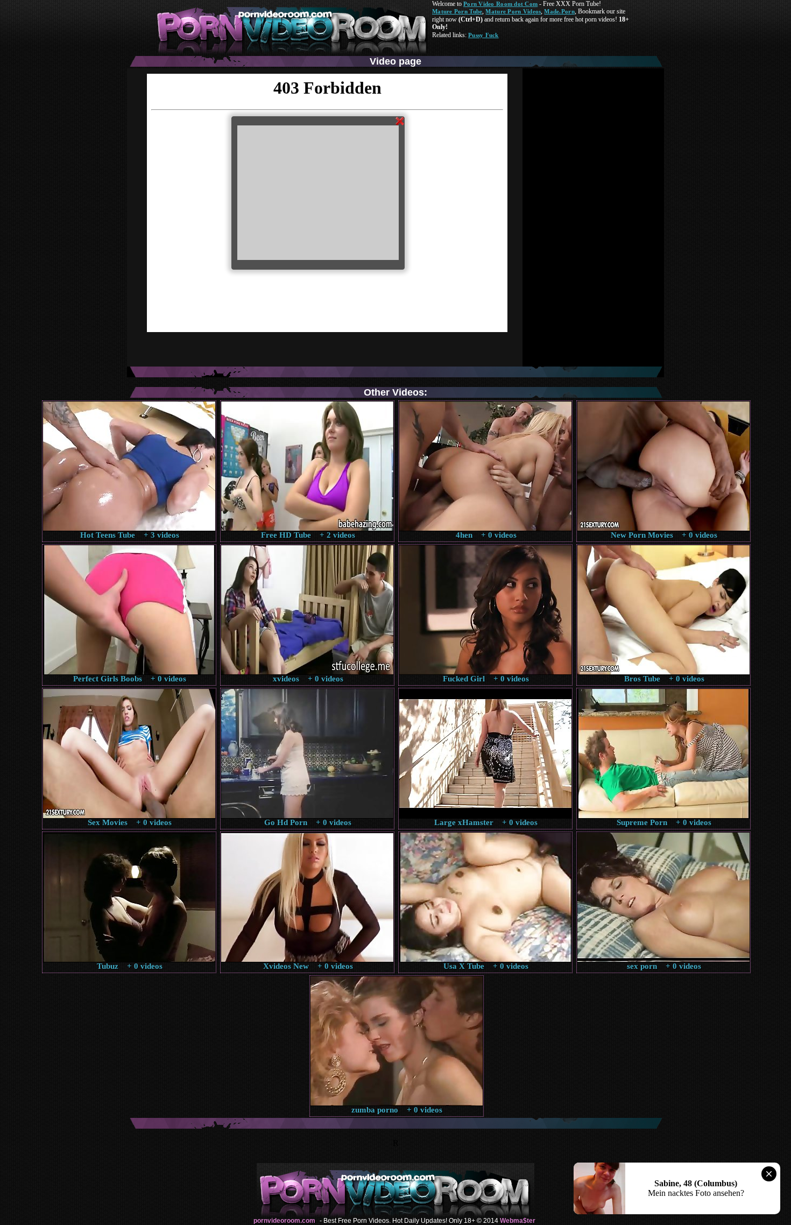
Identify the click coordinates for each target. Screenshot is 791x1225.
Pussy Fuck (483, 35)
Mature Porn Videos (513, 11)
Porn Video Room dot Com (500, 4)
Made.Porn (559, 11)
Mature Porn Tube (457, 11)
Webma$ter (517, 1220)
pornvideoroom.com (284, 1220)
